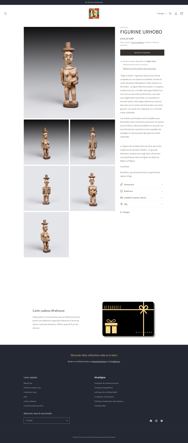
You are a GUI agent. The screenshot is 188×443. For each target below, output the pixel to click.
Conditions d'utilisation (104, 397)
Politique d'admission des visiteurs (109, 401)
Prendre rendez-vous (32, 388)
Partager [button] (126, 212)
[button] (5, 13)
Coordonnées (100, 406)
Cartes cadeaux (30, 401)
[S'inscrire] (67, 421)
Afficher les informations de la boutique (139, 68)
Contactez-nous (30, 392)
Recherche (28, 383)
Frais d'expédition (137, 42)
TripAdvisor (115, 361)
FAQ (25, 397)
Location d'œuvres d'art (33, 406)
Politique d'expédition (104, 388)
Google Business (99, 361)
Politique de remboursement (107, 383)
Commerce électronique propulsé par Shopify (100, 437)
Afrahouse (81, 437)
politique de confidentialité (106, 392)
